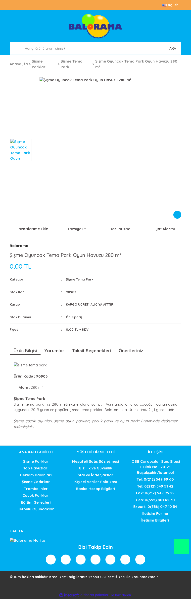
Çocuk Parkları (35, 495)
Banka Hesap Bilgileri (95, 488)
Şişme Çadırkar (36, 481)
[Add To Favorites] (30, 229)
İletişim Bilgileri (155, 520)
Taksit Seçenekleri (91, 350)
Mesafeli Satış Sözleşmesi (95, 461)
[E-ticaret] (94, 595)
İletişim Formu (155, 513)
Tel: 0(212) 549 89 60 (155, 479)
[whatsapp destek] (182, 549)
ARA (172, 48)
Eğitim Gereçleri (36, 502)
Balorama (19, 245)
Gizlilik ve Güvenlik (95, 468)
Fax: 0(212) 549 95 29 (155, 493)
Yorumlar (54, 350)
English (172, 5)
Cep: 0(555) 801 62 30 (155, 499)
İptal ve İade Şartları (95, 475)
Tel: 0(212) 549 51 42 (155, 486)
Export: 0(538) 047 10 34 (155, 506)
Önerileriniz (131, 350)
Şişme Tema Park (79, 279)
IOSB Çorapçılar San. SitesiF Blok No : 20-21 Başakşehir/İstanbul (155, 467)
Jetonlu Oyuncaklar (36, 509)
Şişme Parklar (35, 461)
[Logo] (95, 26)
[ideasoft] (69, 595)
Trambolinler (36, 488)
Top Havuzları (35, 468)
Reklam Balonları (36, 475)
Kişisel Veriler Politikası (95, 481)
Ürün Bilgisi (25, 350)
